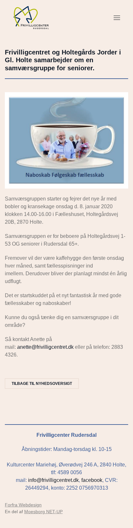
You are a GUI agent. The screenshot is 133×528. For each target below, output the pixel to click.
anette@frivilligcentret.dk (45, 347)
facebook (91, 480)
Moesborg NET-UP (43, 511)
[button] (117, 18)
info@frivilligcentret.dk (53, 480)
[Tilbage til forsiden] (31, 18)
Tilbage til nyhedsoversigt (42, 383)
